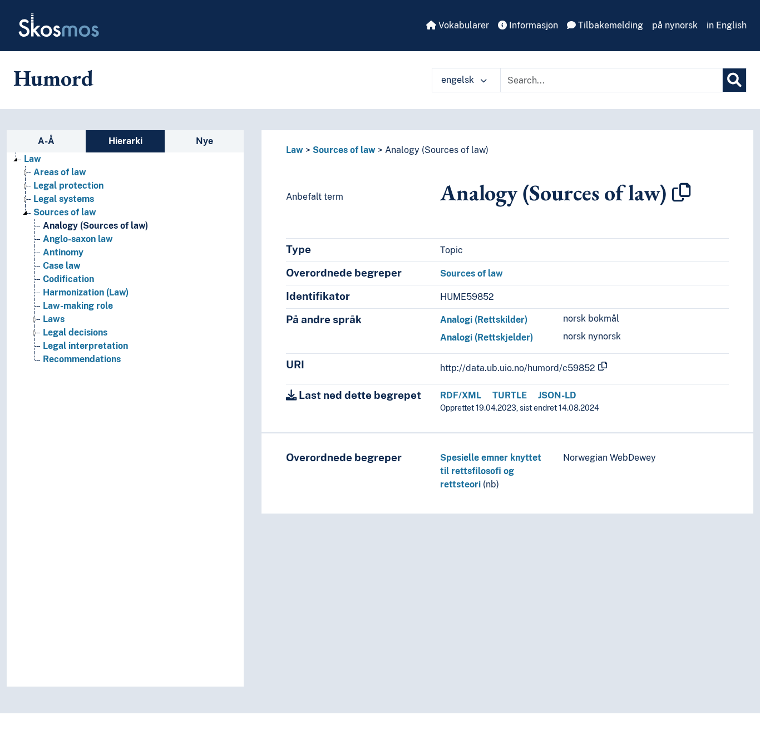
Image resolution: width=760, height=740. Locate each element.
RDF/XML (460, 395)
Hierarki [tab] (125, 141)
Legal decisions (75, 332)
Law (32, 159)
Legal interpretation (85, 346)
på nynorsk (675, 25)
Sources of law (64, 212)
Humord (53, 77)
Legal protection (68, 185)
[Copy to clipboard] (681, 192)
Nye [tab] (204, 141)
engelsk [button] (458, 80)
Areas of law (59, 172)
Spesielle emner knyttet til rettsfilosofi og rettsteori (490, 471)
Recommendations (82, 359)
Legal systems (63, 199)
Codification (68, 279)
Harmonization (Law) (86, 292)
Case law (62, 265)
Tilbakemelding (609, 25)
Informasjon (532, 25)
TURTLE (509, 395)
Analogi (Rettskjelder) (486, 337)
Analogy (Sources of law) (95, 225)
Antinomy (63, 252)
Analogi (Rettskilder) (483, 319)
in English (727, 25)
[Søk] (734, 80)
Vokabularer (462, 25)
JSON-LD (557, 395)
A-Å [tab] (46, 141)
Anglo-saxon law (78, 239)
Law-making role (78, 305)
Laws (54, 319)
